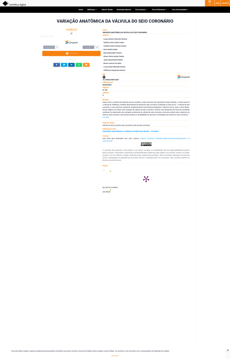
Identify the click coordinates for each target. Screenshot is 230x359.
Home (81, 10)
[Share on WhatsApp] (79, 65)
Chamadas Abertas (124, 10)
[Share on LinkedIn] (71, 65)
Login (218, 3)
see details (106, 192)
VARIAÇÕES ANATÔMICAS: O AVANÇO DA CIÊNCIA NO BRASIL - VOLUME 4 (131, 131)
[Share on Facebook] (56, 65)
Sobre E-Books (107, 10)
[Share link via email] (86, 65)
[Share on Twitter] (64, 65)
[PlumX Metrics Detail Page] (146, 179)
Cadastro (225, 3)
